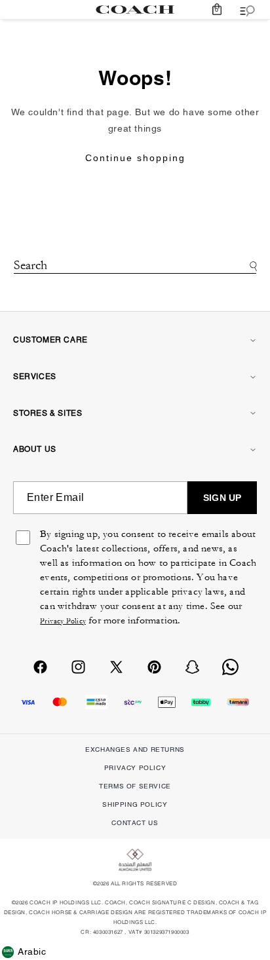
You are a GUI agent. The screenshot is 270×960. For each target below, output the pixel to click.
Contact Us (134, 823)
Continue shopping (135, 158)
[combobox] (135, 266)
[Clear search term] (135, 282)
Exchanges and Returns (135, 749)
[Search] (251, 266)
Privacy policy (135, 768)
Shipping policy (134, 804)
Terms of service (135, 786)
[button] (217, 9)
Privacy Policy (63, 621)
